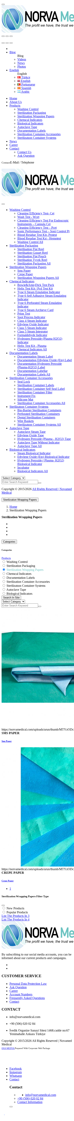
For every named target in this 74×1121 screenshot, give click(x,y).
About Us (15, 102)
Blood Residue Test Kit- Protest (37, 234)
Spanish (26, 88)
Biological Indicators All (32, 471)
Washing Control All (30, 242)
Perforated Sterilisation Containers (38, 414)
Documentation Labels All (33, 374)
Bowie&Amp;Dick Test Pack (35, 285)
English (25, 81)
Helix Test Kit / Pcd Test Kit (35, 288)
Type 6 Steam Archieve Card (35, 310)
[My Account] (3, 4)
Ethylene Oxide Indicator (33, 324)
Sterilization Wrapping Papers (35, 116)
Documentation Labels (31, 130)
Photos (21, 66)
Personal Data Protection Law (28, 983)
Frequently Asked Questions (27, 998)
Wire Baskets (25, 421)
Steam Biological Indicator (34, 453)
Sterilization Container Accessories (39, 134)
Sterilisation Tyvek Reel (32, 260)
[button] (12, 52)
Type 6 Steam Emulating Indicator (38, 292)
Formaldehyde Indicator (32, 335)
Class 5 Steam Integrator (32, 331)
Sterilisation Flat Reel (30, 249)
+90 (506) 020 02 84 (30, 1098)
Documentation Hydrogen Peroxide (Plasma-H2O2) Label (39, 365)
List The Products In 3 (15, 916)
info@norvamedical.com (40, 1095)
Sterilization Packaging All (34, 263)
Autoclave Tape (27, 127)
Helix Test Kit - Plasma (31, 345)
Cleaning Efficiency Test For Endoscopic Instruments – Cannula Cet (43, 222)
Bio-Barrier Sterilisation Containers (39, 410)
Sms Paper (24, 270)
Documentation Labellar (32, 371)
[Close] (3, 204)
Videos (21, 59)
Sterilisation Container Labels (35, 385)
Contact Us (24, 152)
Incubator (23, 467)
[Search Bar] (3, 36)
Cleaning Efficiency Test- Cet (35, 213)
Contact (14, 148)
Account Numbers (20, 994)
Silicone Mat (25, 399)
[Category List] (7, 36)
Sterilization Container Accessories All (41, 403)
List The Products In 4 (15, 919)
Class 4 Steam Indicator (32, 320)
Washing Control (27, 109)
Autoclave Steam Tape (31, 431)
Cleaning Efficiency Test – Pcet (37, 227)
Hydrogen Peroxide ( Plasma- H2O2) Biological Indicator (40, 462)
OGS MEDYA (8, 1048)
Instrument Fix (26, 396)
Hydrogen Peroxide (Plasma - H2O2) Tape (44, 439)
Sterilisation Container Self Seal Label (41, 388)
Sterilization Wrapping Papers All (38, 277)
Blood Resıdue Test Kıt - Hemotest (39, 238)
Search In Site (11, 597)
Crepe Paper (25, 274)
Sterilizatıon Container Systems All (39, 424)
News (21, 63)
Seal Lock (23, 381)
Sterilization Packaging (31, 112)
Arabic (25, 91)
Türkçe (25, 77)
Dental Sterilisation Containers (36, 417)
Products (14, 105)
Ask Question (26, 155)
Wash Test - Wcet (28, 217)
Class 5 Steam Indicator (32, 328)
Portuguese (28, 84)
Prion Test (23, 313)
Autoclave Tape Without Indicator (38, 442)
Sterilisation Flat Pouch (31, 256)
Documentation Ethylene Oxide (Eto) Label (44, 360)
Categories (9, 541)
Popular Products (17, 912)
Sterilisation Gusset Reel (32, 252)
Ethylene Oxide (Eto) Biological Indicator (43, 456)
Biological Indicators (30, 123)
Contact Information (29, 1102)
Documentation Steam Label (35, 356)
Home (13, 98)
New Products (15, 908)
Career (13, 145)
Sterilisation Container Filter (34, 392)
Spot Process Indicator (31, 317)
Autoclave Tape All (29, 446)
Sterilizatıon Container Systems (36, 137)
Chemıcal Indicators (29, 120)
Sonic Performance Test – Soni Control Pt (43, 231)
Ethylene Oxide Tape (30, 435)
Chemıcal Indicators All (32, 349)
